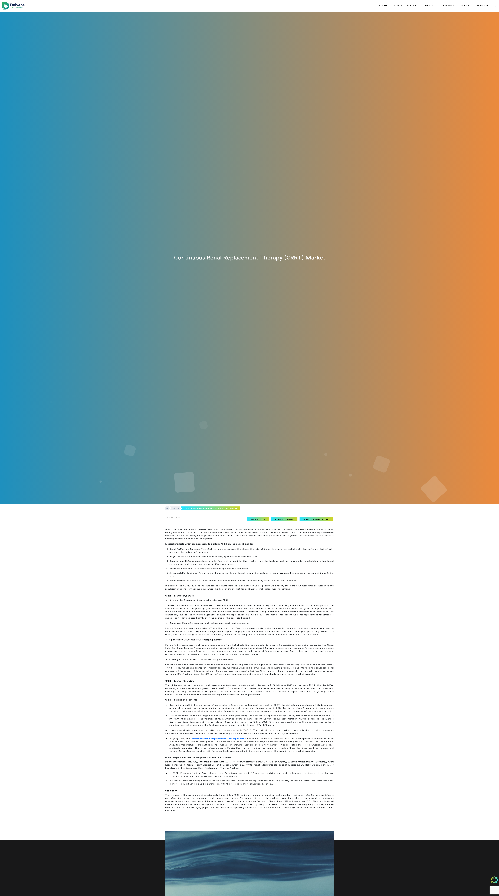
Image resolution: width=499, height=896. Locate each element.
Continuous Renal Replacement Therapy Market (218, 738)
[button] (383, 6)
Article (176, 508)
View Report (258, 519)
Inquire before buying (316, 519)
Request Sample (284, 519)
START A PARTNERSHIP (243, 888)
